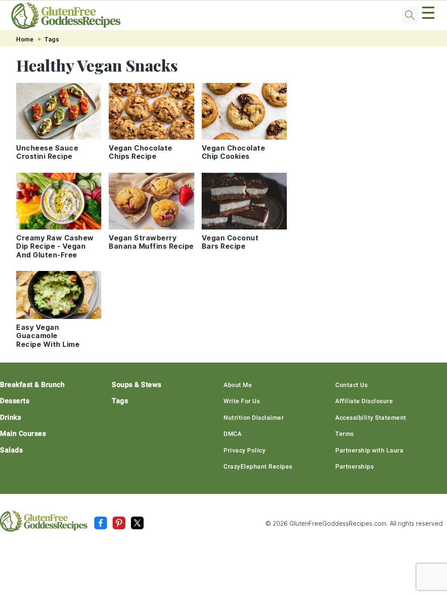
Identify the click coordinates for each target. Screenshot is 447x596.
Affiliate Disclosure (364, 400)
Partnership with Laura (369, 450)
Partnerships (354, 466)
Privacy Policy (244, 450)
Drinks (10, 417)
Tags (52, 39)
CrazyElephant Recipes (258, 466)
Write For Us (242, 400)
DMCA (232, 433)
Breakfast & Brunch (32, 384)
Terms (344, 433)
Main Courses (23, 433)
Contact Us (351, 384)
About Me (238, 384)
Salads (11, 450)
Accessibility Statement (370, 417)
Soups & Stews (137, 384)
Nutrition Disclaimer (254, 417)
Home (25, 39)
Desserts (14, 401)
